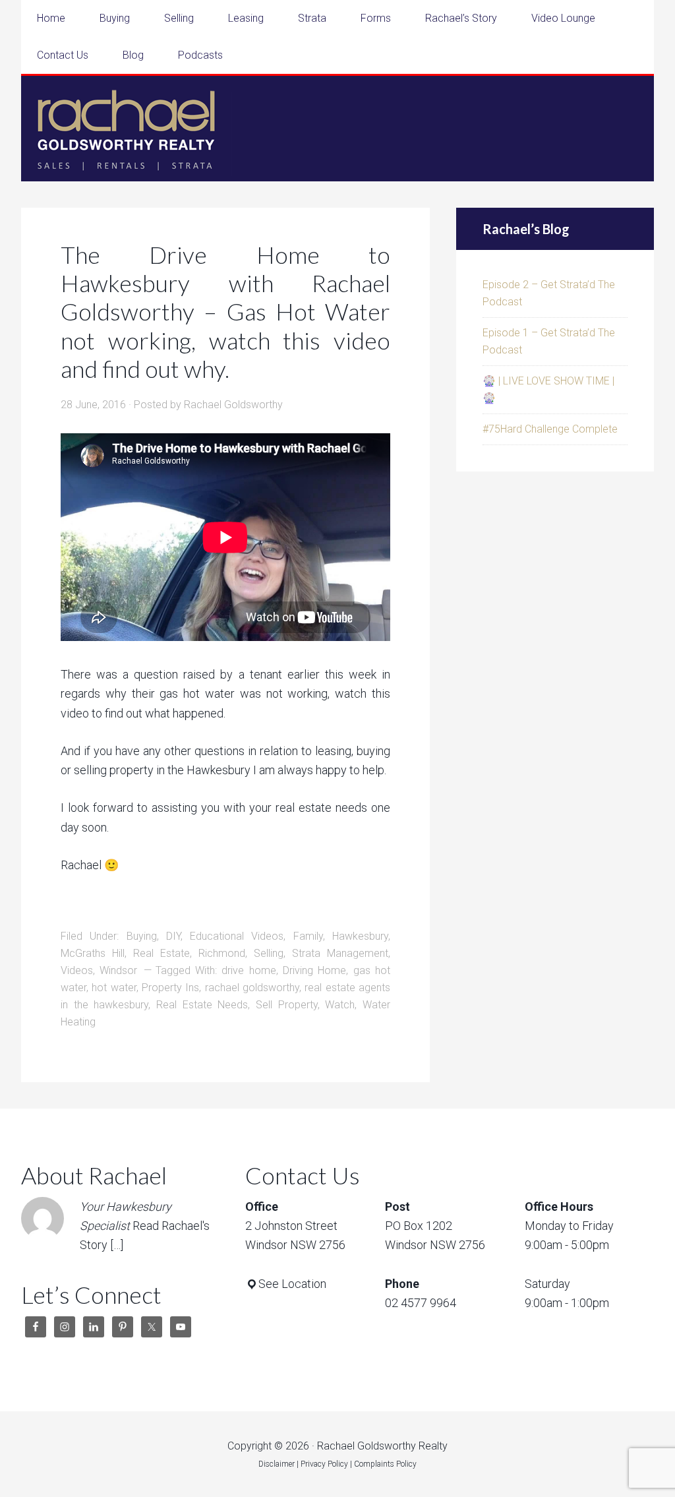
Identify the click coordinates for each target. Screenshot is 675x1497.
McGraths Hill (93, 953)
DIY (173, 936)
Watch (340, 1004)
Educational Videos (236, 936)
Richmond (221, 953)
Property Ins (170, 987)
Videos (77, 970)
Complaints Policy (385, 1464)
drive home (248, 970)
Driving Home (314, 970)
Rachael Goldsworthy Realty (126, 128)
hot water (114, 987)
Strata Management (340, 953)
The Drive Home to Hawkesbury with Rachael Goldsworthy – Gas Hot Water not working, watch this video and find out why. (225, 311)
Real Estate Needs (202, 1004)
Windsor (118, 970)
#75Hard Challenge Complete (550, 429)
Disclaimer (276, 1464)
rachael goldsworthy (252, 987)
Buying (142, 936)
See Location (292, 1284)
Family (308, 936)
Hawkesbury (360, 936)
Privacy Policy (324, 1464)
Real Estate (161, 953)
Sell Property (287, 1004)
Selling (268, 953)
